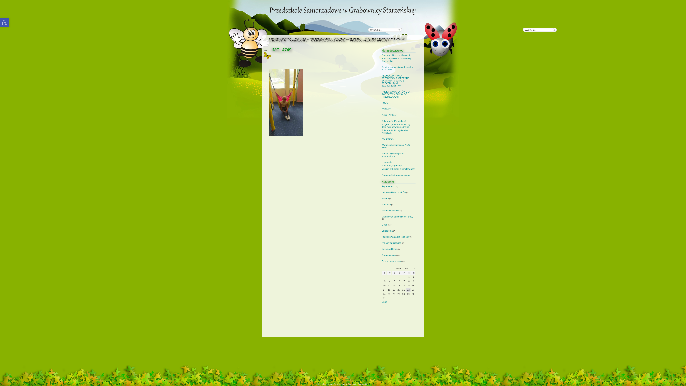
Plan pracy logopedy (392, 165)
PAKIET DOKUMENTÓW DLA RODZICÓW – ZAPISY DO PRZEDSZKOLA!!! (396, 94)
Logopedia (387, 162)
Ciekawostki (277, 41)
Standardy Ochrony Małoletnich (397, 55)
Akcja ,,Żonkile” (389, 115)
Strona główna (280, 39)
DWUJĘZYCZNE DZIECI (347, 39)
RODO (385, 103)
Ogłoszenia (387, 231)
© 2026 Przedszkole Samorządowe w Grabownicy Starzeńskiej (342, 384)
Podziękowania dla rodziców (395, 237)
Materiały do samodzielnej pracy (397, 217)
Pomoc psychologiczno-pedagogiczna (393, 154)
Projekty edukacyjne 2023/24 (385, 39)
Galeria (385, 198)
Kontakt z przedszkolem (312, 39)
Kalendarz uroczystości (328, 41)
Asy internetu (388, 186)
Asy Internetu (388, 139)
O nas (384, 225)
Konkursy (386, 204)
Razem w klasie (389, 249)
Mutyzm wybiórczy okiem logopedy (398, 169)
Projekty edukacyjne (391, 243)
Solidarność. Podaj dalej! (394, 121)
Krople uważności (390, 210)
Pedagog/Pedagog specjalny (370, 41)
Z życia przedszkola (391, 261)
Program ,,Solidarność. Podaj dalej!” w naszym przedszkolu (396, 125)
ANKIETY (386, 109)
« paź (384, 302)
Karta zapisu (298, 41)
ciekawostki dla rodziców (394, 192)
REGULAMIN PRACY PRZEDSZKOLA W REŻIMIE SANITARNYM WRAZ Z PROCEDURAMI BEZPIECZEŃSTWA (395, 81)
